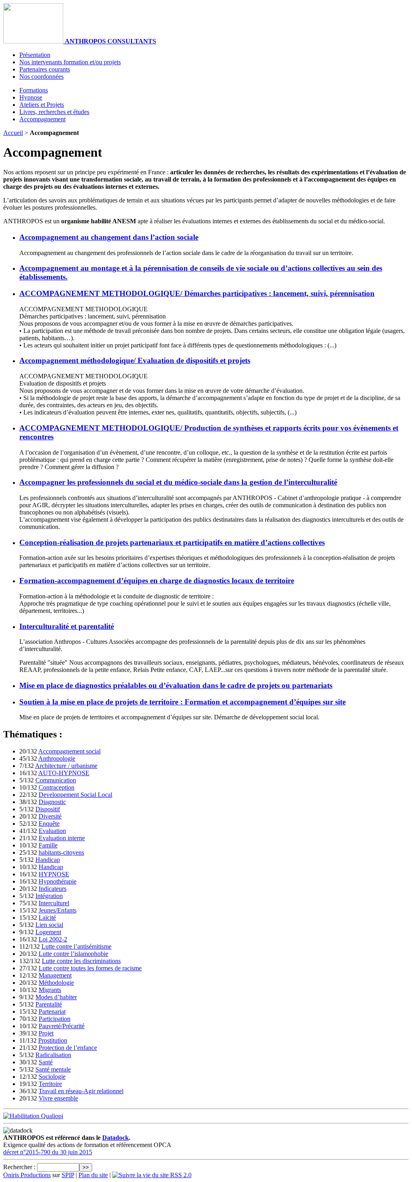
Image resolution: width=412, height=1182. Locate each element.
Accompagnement (42, 119)
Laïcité (47, 917)
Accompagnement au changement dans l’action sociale (108, 237)
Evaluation (52, 830)
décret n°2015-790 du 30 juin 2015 (47, 1152)
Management (55, 975)
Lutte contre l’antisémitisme (76, 946)
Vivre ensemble (58, 1098)
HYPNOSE (54, 874)
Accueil (13, 132)
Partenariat (52, 1011)
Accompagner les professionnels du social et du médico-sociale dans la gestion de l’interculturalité (178, 482)
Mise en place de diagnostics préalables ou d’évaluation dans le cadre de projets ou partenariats (175, 685)
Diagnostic (52, 801)
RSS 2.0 (180, 1175)
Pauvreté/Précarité (61, 1026)
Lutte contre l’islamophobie (73, 953)
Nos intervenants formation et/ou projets (70, 62)
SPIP (68, 1175)
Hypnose (30, 97)
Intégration (49, 895)
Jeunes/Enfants (57, 910)
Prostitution (52, 1040)
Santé (46, 1062)
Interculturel (54, 903)
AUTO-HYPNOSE (63, 773)
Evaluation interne (62, 838)
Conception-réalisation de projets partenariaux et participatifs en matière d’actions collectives (172, 542)
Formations (33, 90)
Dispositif (47, 809)
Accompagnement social (69, 751)
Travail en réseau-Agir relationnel (81, 1091)
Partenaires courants (44, 69)
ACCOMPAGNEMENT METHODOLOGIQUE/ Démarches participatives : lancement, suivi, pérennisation (197, 293)
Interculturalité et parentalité (66, 626)
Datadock (115, 1137)
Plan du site (93, 1175)
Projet (46, 1033)
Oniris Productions (27, 1175)
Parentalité (48, 1004)
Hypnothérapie (57, 881)
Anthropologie (56, 758)
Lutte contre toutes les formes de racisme (90, 968)
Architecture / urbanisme (66, 765)
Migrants (50, 989)
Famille (48, 845)
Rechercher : (19, 1167)
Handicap (47, 859)
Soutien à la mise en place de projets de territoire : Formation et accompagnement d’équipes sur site (182, 702)
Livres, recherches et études (54, 111)
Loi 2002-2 (53, 939)
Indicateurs (52, 888)
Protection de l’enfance (68, 1047)
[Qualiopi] (33, 1116)
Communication (55, 780)
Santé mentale (53, 1069)
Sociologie (52, 1076)
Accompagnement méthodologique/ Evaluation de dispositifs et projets (134, 360)
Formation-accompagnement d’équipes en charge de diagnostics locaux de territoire (156, 580)
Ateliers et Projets (41, 104)
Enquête (49, 823)
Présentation (34, 54)
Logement (48, 932)
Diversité (50, 816)
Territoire (50, 1083)
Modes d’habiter (56, 997)
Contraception (56, 787)
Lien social (49, 924)
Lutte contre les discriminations (81, 960)
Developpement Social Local (75, 794)
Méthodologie (56, 982)
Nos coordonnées (41, 76)
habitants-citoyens (61, 852)
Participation (54, 1018)
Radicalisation (53, 1054)
